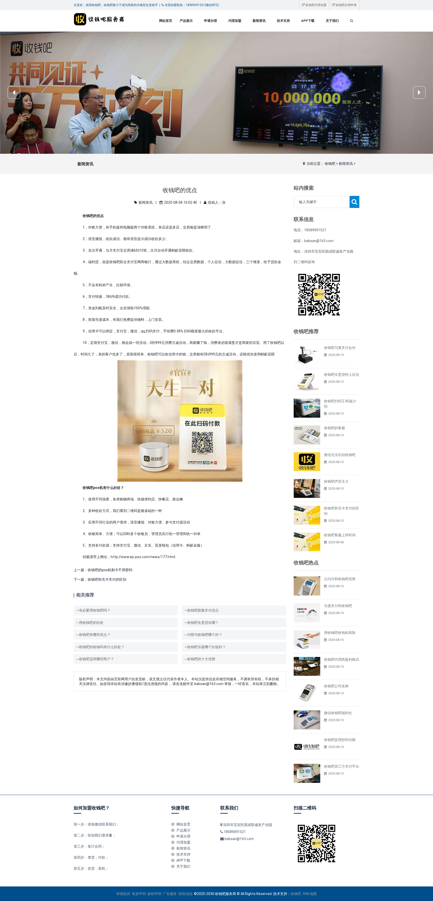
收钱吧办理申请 (346, 5)
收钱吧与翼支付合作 (340, 348)
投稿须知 (185, 894)
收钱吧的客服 (334, 428)
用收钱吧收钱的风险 (340, 633)
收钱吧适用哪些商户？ (96, 659)
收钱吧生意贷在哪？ (203, 623)
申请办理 (210, 21)
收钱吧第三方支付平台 (341, 766)
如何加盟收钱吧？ (92, 807)
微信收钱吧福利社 (338, 713)
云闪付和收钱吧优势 (340, 579)
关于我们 (332, 21)
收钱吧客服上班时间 (340, 535)
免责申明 (139, 894)
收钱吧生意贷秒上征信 (341, 374)
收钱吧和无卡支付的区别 (107, 579)
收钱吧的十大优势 (201, 659)
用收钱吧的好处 (91, 623)
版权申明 (154, 894)
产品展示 (186, 21)
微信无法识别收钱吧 (340, 455)
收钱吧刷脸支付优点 (203, 610)
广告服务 (170, 894)
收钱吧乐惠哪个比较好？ (206, 647)
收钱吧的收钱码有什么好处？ (102, 647)
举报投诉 (123, 894)
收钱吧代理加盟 (316, 5)
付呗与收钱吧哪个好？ (204, 635)
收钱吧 (330, 164)
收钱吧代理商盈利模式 (341, 659)
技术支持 (283, 21)
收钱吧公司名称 (336, 686)
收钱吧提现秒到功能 (340, 740)
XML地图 (310, 894)
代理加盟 (234, 21)
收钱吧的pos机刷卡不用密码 (110, 570)
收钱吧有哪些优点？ (95, 635)
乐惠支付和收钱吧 (338, 606)
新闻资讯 (259, 21)
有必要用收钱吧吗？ (95, 610)
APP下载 (307, 21)
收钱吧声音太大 (336, 481)
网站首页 (165, 21)
